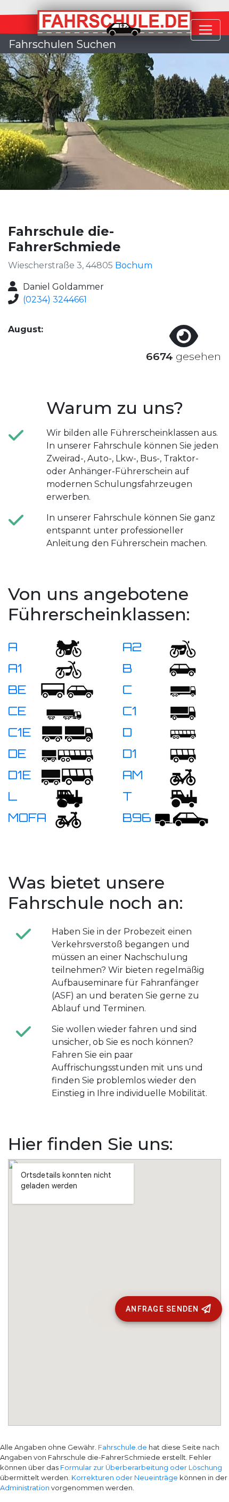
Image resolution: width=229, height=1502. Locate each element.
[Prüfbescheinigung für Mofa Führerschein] (61, 818)
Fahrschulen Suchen (62, 44)
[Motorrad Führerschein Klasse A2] (176, 648)
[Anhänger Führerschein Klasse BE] (67, 690)
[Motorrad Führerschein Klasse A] (61, 648)
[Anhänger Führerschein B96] (181, 818)
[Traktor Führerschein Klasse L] (61, 797)
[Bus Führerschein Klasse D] (176, 733)
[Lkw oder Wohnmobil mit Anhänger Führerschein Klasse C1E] (67, 733)
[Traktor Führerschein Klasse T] (176, 797)
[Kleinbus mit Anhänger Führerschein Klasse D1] (67, 776)
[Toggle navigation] (205, 30)
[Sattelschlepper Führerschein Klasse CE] (61, 712)
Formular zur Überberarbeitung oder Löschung (141, 1468)
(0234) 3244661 (55, 299)
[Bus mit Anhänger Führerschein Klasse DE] (67, 754)
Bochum (133, 265)
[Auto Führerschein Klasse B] (176, 669)
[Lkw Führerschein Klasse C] (176, 690)
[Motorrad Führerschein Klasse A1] (61, 669)
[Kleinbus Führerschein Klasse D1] (176, 754)
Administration (25, 1488)
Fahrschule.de (122, 1447)
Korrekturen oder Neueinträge (124, 1478)
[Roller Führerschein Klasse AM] (176, 776)
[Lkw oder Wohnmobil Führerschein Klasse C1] (176, 712)
